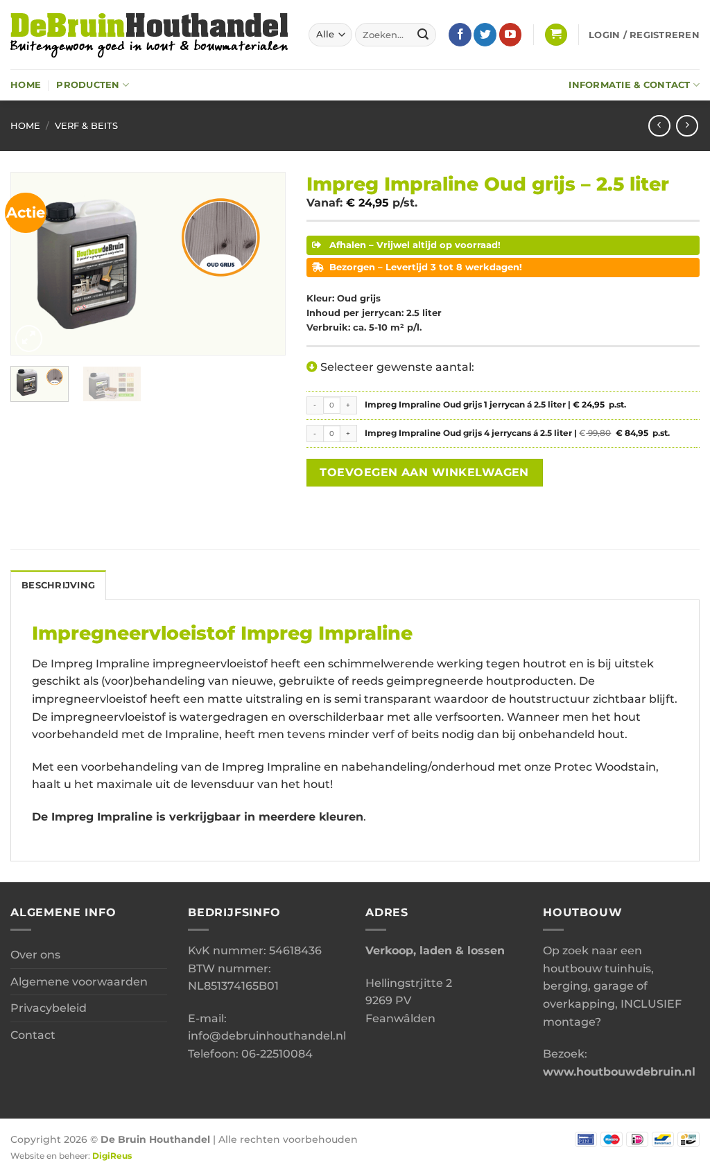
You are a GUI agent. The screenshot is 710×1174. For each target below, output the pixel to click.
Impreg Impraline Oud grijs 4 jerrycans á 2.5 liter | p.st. (525, 433)
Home (25, 85)
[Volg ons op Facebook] (460, 34)
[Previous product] (687, 126)
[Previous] (33, 263)
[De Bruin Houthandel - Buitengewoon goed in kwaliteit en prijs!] (149, 34)
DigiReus (112, 1156)
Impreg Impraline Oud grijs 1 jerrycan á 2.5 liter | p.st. (495, 405)
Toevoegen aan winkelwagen (424, 472)
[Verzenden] (423, 34)
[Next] (262, 263)
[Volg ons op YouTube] (510, 34)
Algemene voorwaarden (79, 981)
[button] (556, 35)
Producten (87, 85)
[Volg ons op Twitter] (485, 34)
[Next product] (659, 126)
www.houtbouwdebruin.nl (619, 1071)
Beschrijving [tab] (58, 585)
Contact (32, 1035)
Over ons (35, 954)
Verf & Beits (86, 126)
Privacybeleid (48, 1008)
